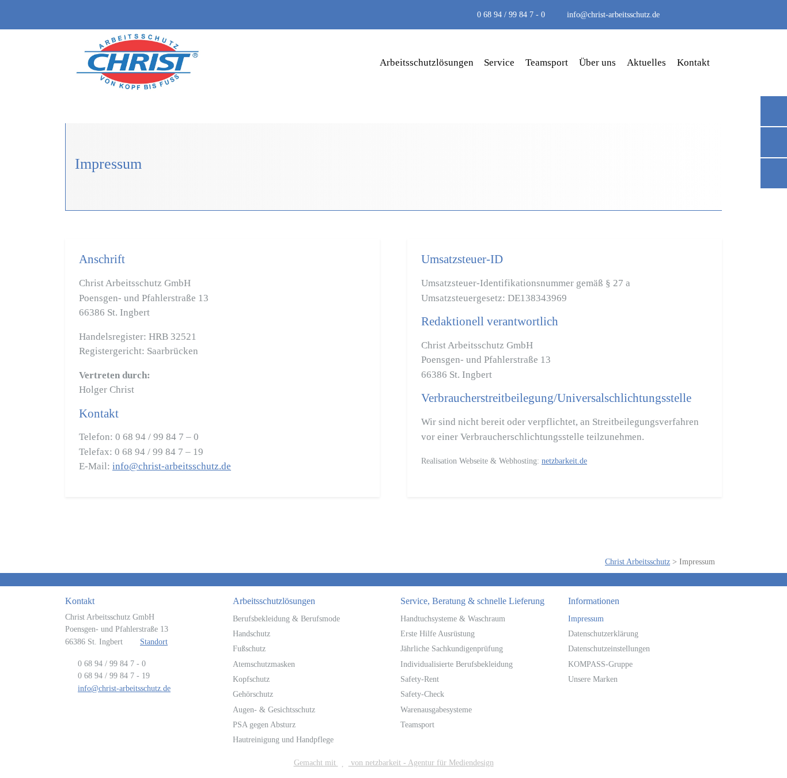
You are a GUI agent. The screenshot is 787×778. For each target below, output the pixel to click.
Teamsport (546, 62)
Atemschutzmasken (264, 664)
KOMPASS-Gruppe (600, 664)
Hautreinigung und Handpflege (283, 739)
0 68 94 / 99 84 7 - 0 (511, 14)
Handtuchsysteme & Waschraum (452, 618)
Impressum (586, 618)
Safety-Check (422, 694)
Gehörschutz (253, 694)
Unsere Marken (593, 679)
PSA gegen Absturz (264, 724)
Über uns (597, 62)
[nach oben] (762, 742)
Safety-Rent (419, 679)
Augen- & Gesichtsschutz (274, 709)
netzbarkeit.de (564, 460)
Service (499, 62)
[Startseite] (138, 63)
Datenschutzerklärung (603, 633)
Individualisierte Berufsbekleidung (456, 664)
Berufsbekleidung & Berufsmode (286, 618)
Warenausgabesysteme (436, 709)
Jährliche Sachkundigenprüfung (451, 648)
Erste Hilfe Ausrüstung (437, 633)
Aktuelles (646, 62)
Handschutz (251, 633)
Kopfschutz (251, 679)
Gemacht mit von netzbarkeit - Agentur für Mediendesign (394, 762)
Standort (154, 641)
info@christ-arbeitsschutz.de (613, 14)
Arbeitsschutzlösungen (427, 62)
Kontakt (693, 62)
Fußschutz (249, 648)
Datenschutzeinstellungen (609, 648)
